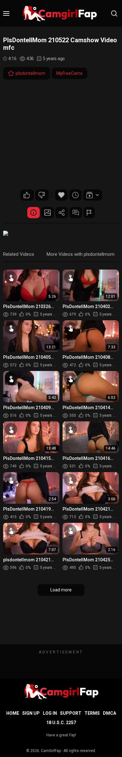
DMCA (109, 713)
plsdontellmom (30, 73)
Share (61, 212)
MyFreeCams (69, 73)
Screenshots (47, 212)
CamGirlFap (51, 751)
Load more (61, 589)
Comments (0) (75, 212)
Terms (92, 713)
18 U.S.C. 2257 (61, 722)
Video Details (33, 212)
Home (12, 713)
